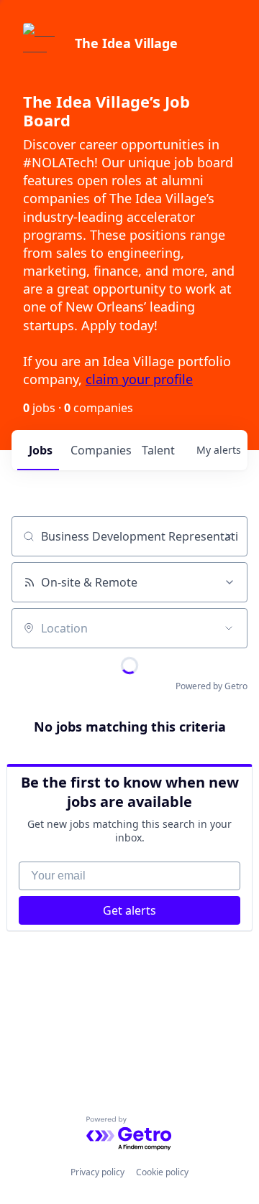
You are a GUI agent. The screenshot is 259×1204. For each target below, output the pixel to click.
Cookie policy (162, 1172)
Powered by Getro (211, 686)
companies (100, 450)
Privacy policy (97, 1172)
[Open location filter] (229, 628)
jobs (41, 450)
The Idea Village (126, 43)
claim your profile (139, 379)
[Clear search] (229, 536)
